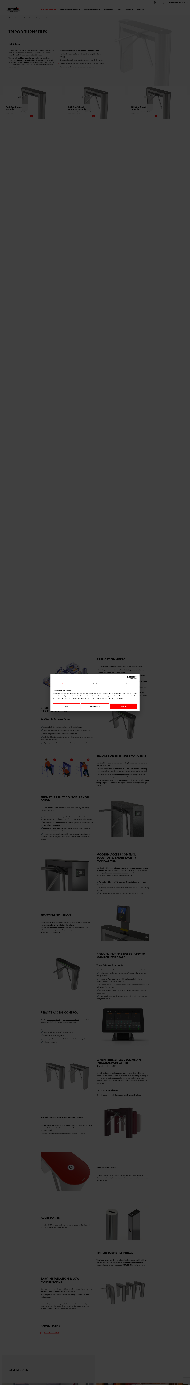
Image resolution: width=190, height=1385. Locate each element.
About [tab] (125, 684)
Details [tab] (95, 684)
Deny (66, 706)
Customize (94, 706)
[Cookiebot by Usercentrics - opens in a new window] (128, 677)
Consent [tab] (65, 684)
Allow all (123, 706)
